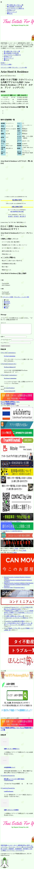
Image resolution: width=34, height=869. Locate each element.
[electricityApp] (17, 428)
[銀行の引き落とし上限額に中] (17, 529)
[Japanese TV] (17, 436)
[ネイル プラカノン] (17, 678)
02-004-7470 (17, 200)
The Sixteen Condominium (10, 378)
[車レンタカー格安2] (17, 490)
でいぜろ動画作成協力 (8, 404)
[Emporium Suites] (19, 587)
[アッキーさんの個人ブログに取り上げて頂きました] (17, 459)
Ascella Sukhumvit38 (9, 391)
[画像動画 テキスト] (17, 400)
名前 (2, 336)
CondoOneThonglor (8, 791)
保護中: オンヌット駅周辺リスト (12, 748)
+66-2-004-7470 (17, 206)
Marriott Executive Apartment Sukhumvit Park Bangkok (18, 583)
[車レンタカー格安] (17, 483)
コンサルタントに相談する (20, 618)
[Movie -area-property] (17, 451)
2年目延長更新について (9, 767)
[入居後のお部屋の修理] (17, 546)
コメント (3, 322)
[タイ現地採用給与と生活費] (17, 467)
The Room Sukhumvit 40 (10, 367)
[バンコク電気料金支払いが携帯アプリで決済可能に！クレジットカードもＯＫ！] (14, 611)
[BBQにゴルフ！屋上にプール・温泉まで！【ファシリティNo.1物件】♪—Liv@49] (8, 623)
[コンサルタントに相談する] (8, 618)
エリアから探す (5, 405)
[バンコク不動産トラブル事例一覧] (12, 628)
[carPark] (17, 475)
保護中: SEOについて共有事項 (11, 810)
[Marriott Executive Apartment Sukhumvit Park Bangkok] (18, 586)
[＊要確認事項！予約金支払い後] (17, 520)
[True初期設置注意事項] (7, 621)
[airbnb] (17, 596)
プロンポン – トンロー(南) (21, 297)
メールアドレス (6, 339)
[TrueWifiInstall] (17, 444)
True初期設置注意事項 (18, 621)
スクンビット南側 (7, 297)
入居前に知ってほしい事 (17, 616)
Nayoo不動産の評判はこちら (10, 402)
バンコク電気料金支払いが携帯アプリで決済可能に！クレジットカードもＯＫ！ (18, 612)
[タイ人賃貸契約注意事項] (17, 539)
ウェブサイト (5, 342)
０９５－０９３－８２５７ (17, 216)
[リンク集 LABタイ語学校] (17, 716)
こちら (16, 548)
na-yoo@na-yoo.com (17, 211)
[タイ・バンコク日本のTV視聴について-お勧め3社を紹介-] (10, 607)
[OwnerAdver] (17, 420)
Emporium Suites (8, 587)
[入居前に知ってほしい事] (6, 616)
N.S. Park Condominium (9, 356)
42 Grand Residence (9, 388)
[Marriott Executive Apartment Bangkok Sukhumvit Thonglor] (18, 581)
